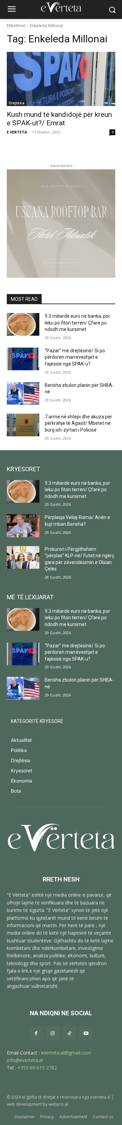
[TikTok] (69, 1033)
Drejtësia (16, 103)
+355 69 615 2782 (37, 1067)
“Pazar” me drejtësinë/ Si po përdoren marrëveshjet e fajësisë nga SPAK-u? (75, 357)
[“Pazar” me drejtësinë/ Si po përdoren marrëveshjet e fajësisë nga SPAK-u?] (23, 359)
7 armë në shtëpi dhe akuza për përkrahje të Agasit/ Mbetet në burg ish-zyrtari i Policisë (78, 423)
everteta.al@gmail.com (66, 1052)
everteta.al (100, 1097)
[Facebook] (36, 1033)
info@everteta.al (25, 1060)
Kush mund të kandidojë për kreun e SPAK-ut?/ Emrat (59, 118)
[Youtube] (86, 1033)
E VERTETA (17, 131)
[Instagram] (52, 1033)
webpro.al (58, 1104)
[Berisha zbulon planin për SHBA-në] (23, 393)
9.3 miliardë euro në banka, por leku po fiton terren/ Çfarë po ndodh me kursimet (77, 322)
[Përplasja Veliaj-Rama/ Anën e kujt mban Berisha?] (23, 525)
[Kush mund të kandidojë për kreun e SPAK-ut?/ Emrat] (61, 79)
